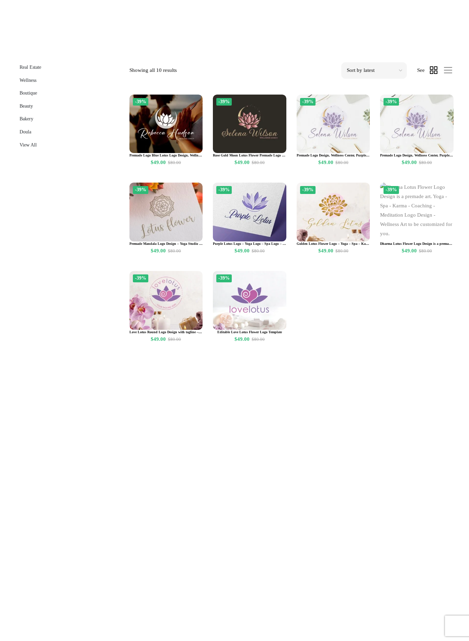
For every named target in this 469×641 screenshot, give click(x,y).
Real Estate (30, 67)
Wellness (28, 80)
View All (28, 145)
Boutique (28, 93)
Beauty (26, 106)
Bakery (26, 118)
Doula (25, 131)
